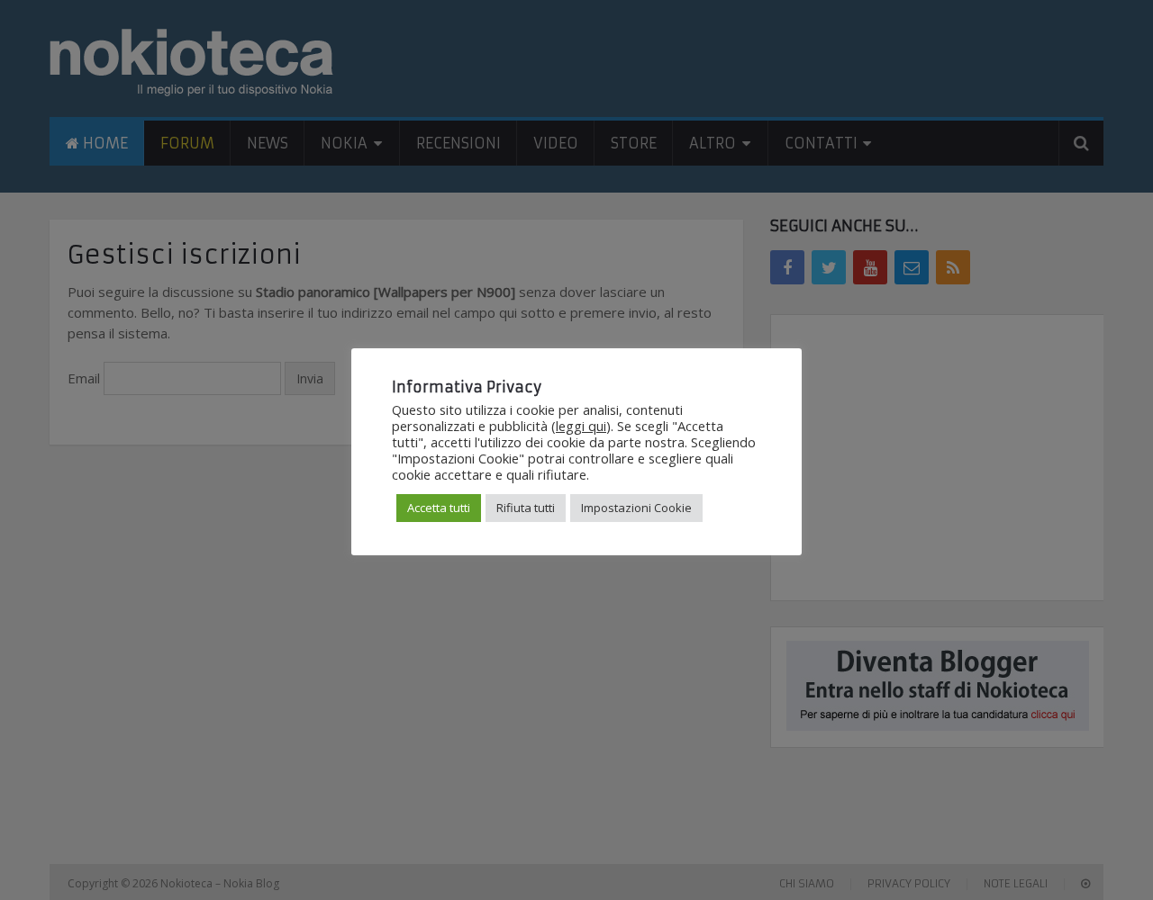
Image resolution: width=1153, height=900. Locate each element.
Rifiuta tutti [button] (525, 508)
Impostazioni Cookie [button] (636, 508)
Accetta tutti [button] (438, 508)
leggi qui (581, 426)
